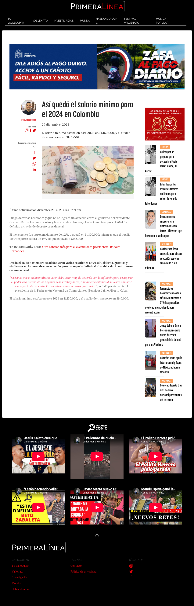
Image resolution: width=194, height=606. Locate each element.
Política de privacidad (83, 571)
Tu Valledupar (20, 566)
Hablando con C (21, 589)
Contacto (76, 566)
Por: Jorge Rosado (28, 119)
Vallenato (17, 571)
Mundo (16, 583)
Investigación (20, 577)
